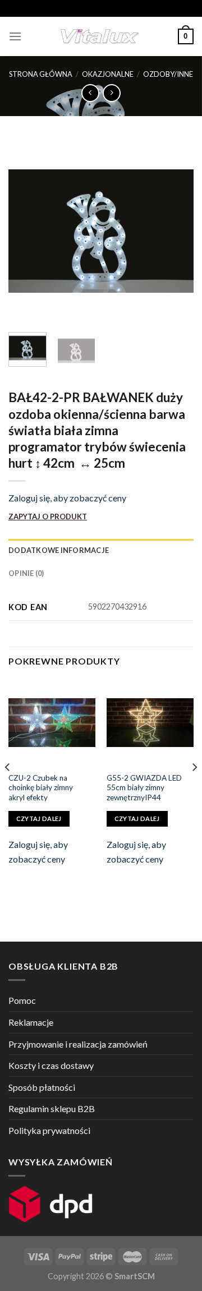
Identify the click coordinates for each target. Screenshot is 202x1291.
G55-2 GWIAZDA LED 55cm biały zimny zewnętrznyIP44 (144, 787)
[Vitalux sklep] (99, 36)
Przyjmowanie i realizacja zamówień (78, 1044)
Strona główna (40, 74)
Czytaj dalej (39, 818)
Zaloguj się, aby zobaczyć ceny (67, 497)
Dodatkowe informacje (58, 550)
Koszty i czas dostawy (51, 1065)
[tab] (101, 550)
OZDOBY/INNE (168, 74)
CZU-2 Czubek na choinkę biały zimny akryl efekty (40, 787)
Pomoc (22, 1000)
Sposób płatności (41, 1087)
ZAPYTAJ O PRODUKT (47, 516)
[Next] (176, 231)
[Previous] (26, 231)
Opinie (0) (26, 573)
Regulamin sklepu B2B (51, 1108)
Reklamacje (30, 1022)
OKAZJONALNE (108, 74)
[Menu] (15, 36)
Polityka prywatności (49, 1130)
